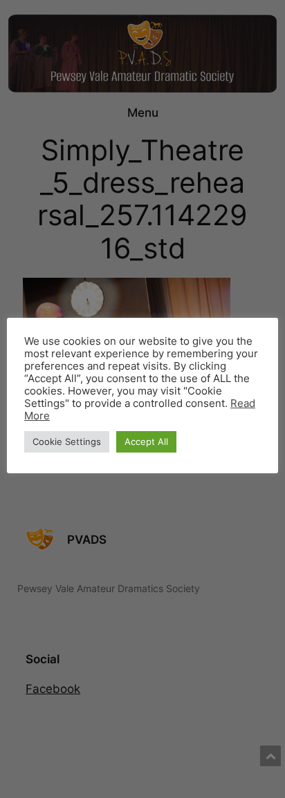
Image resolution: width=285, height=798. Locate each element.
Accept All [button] (146, 441)
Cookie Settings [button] (67, 441)
